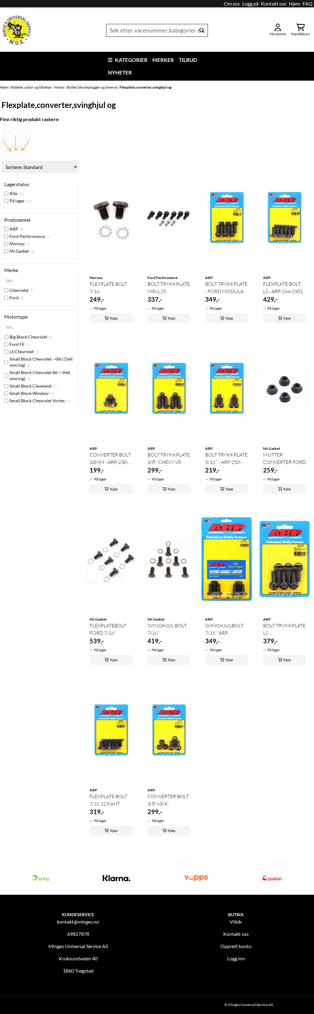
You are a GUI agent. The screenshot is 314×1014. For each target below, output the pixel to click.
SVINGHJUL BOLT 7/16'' (167, 629)
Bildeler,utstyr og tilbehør (31, 87)
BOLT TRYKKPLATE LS (284, 629)
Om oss (232, 3)
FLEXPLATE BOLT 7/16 (108, 287)
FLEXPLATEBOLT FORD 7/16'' (108, 629)
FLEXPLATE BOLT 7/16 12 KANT (108, 800)
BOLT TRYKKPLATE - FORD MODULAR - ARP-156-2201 (226, 288)
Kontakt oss (273, 3)
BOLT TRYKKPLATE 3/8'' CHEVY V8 (168, 458)
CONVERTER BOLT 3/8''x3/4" (168, 800)
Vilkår (236, 921)
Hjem (294, 3)
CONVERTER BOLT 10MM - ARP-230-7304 (110, 459)
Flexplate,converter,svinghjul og (145, 87)
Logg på (250, 3)
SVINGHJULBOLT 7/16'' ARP (224, 629)
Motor (59, 87)
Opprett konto (235, 946)
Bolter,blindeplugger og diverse (92, 87)
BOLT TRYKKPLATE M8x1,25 (168, 287)
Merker (163, 60)
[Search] (202, 30)
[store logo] (17, 30)
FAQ (307, 3)
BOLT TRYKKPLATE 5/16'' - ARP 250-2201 (226, 459)
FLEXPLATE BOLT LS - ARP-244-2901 (283, 287)
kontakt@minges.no (78, 921)
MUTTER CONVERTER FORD (284, 458)
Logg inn (236, 958)
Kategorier (131, 60)
